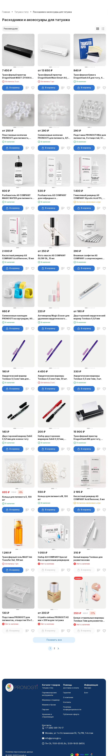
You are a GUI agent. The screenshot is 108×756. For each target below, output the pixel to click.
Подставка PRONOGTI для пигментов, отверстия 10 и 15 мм (17, 619)
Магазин (87, 688)
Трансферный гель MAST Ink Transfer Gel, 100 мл (17, 558)
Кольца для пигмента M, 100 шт (53, 497)
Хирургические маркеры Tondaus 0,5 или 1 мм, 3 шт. (88, 377)
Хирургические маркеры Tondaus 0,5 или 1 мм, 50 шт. (53, 377)
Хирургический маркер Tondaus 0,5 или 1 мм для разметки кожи (15, 377)
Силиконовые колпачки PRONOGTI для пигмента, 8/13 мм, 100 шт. (53, 136)
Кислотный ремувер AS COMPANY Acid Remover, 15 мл (18, 257)
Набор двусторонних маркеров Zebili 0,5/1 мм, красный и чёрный (51, 437)
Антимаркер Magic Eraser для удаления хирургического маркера (53, 317)
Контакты (67, 702)
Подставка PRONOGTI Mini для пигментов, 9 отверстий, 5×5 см (90, 136)
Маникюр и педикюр (51, 700)
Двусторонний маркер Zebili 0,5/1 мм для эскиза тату (17, 437)
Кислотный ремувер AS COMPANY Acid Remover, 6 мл (89, 497)
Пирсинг (45, 709)
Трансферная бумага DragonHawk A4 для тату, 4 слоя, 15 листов (88, 76)
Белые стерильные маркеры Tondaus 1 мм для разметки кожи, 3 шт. (89, 619)
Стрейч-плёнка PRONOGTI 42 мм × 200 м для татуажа (53, 618)
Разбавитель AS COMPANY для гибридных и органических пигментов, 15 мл (53, 197)
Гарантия (67, 693)
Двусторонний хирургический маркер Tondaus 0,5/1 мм (89, 317)
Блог (86, 693)
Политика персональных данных (19, 752)
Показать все (54, 639)
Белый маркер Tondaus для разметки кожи (88, 558)
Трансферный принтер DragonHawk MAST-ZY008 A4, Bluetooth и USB (18, 76)
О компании (68, 697)
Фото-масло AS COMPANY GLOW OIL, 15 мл (52, 257)
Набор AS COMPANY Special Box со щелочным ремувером (53, 558)
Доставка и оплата (71, 688)
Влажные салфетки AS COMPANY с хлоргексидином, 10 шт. (89, 257)
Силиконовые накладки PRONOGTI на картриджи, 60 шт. (17, 317)
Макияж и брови (49, 705)
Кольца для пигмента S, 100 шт (17, 498)
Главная (6, 12)
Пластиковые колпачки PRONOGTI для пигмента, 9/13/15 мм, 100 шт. (15, 136)
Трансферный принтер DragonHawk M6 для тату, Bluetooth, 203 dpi (87, 437)
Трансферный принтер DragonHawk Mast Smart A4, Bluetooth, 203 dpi (52, 76)
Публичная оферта (71, 714)
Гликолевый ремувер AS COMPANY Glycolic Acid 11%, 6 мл (89, 197)
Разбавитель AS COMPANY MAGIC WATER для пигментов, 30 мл (18, 197)
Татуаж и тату (21, 12)
